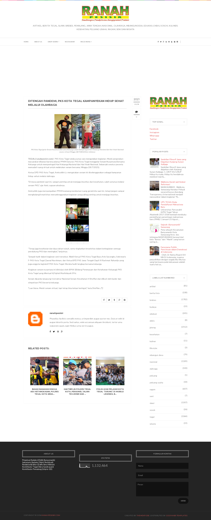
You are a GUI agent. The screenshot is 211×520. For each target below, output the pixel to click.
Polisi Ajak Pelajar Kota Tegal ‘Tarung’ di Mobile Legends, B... (110, 391)
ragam (152, 389)
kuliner (153, 341)
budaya (153, 307)
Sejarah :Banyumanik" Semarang (171, 225)
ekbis (152, 321)
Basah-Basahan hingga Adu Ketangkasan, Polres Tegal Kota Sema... (44, 391)
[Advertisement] (105, 67)
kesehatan (155, 334)
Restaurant (70, 42)
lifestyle (153, 348)
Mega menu (86, 42)
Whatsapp (154, 135)
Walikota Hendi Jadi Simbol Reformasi (173, 183)
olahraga (154, 369)
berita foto (155, 293)
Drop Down (53, 42)
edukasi (153, 314)
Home (26, 42)
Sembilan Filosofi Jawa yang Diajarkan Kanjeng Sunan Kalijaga (173, 161)
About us (38, 42)
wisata (153, 424)
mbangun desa (156, 355)
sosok (152, 410)
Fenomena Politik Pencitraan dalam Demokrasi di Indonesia (174, 249)
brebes (153, 300)
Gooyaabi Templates (176, 515)
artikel (153, 286)
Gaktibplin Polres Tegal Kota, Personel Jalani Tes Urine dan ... (77, 391)
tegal (152, 417)
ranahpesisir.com (50, 515)
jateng (153, 327)
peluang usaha (156, 382)
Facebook (154, 129)
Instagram (154, 132)
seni (152, 396)
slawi (152, 403)
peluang (153, 375)
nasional (153, 362)
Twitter (153, 139)
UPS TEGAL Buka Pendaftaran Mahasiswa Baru (172, 204)
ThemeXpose (143, 515)
